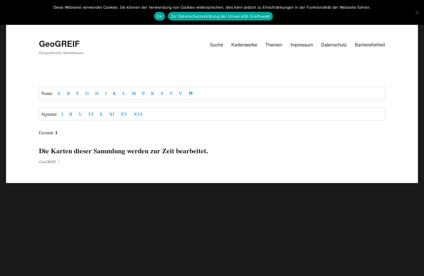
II (70, 114)
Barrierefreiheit (370, 44)
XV (124, 114)
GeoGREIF (59, 43)
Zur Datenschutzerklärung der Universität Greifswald (220, 16)
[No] (417, 12)
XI (111, 114)
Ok (159, 16)
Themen (273, 44)
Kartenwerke (244, 44)
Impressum (301, 44)
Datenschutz (334, 44)
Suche (216, 44)
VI (90, 114)
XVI (138, 114)
